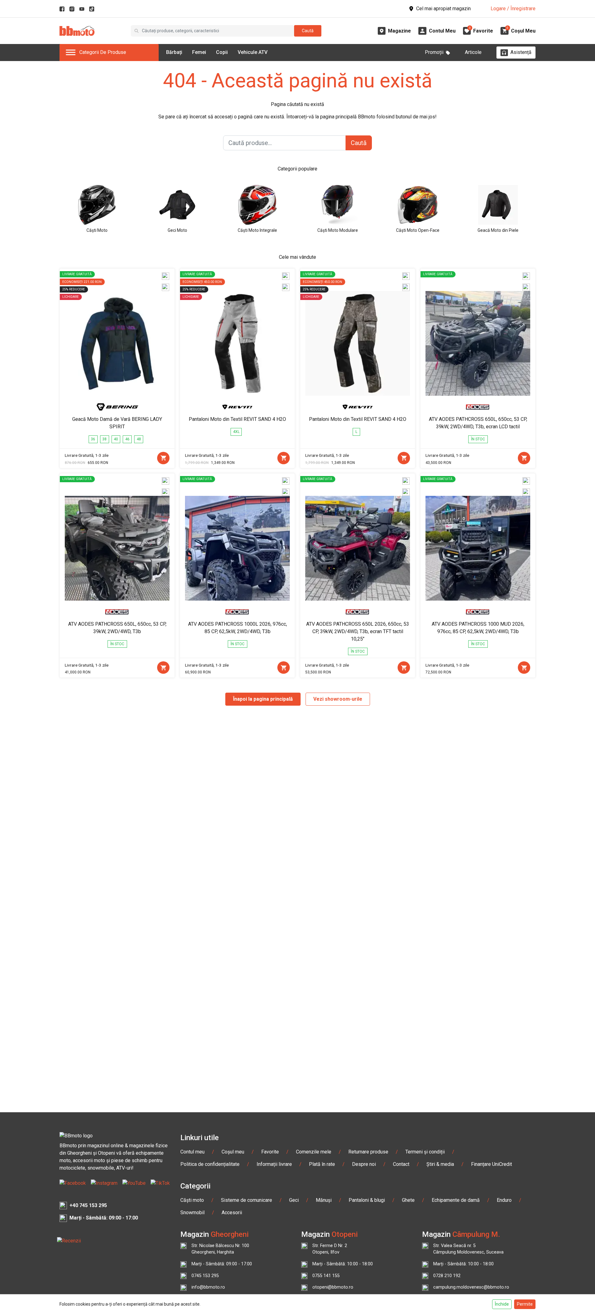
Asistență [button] (520, 52)
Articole (473, 52)
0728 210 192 (447, 1275)
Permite (525, 1304)
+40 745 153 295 (88, 1205)
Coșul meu (233, 1152)
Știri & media (440, 1164)
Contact (401, 1164)
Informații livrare (274, 1164)
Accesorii (232, 1212)
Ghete (408, 1200)
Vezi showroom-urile (337, 699)
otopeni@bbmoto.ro (332, 1287)
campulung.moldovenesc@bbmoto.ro (471, 1287)
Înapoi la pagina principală (263, 699)
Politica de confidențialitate (210, 1164)
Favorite (270, 1152)
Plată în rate (322, 1164)
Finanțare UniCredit (491, 1164)
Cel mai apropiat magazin (443, 8)
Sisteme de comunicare (246, 1200)
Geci (294, 1200)
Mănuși (324, 1200)
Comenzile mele (313, 1152)
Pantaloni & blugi (367, 1200)
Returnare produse (368, 1152)
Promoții (434, 52)
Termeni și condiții (425, 1152)
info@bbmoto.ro (208, 1287)
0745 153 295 (205, 1275)
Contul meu (192, 1152)
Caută (308, 30)
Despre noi (364, 1164)
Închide (502, 1304)
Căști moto (192, 1200)
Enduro (504, 1200)
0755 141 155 (326, 1275)
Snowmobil (192, 1212)
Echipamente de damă (456, 1200)
